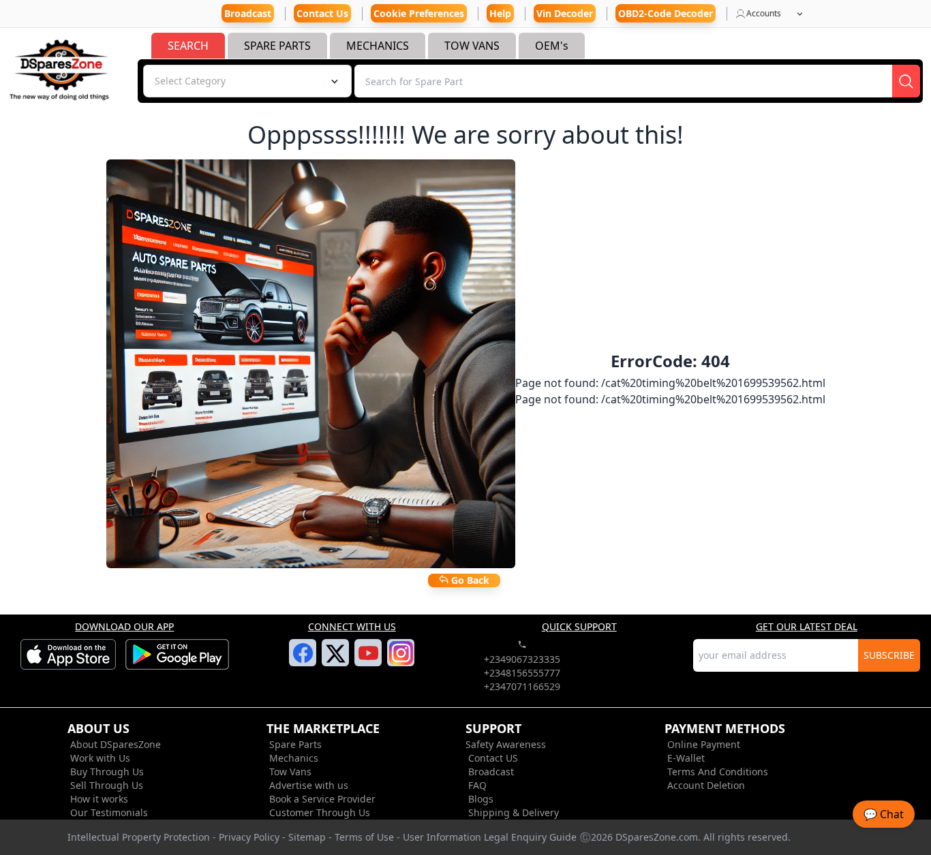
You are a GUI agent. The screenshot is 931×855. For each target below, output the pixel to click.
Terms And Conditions (717, 771)
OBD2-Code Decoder (665, 13)
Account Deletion (706, 785)
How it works (99, 798)
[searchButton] (906, 81)
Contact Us (322, 13)
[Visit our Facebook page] (303, 660)
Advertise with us (308, 785)
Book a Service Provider (322, 798)
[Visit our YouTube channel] (368, 660)
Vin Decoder (564, 13)
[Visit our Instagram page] (401, 660)
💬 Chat (884, 814)
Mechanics (293, 757)
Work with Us (100, 757)
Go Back (468, 580)
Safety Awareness (506, 744)
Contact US (493, 757)
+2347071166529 (522, 686)
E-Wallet (686, 757)
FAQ (477, 785)
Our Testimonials (109, 812)
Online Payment (703, 744)
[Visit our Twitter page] (336, 661)
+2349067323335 (522, 659)
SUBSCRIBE (889, 655)
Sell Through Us (106, 785)
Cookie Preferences (418, 13)
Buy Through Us (107, 771)
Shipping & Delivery (513, 812)
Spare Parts (295, 744)
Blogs (480, 798)
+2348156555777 (522, 672)
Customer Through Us (319, 812)
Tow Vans (290, 771)
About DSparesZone (115, 744)
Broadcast (491, 771)
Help (500, 13)
